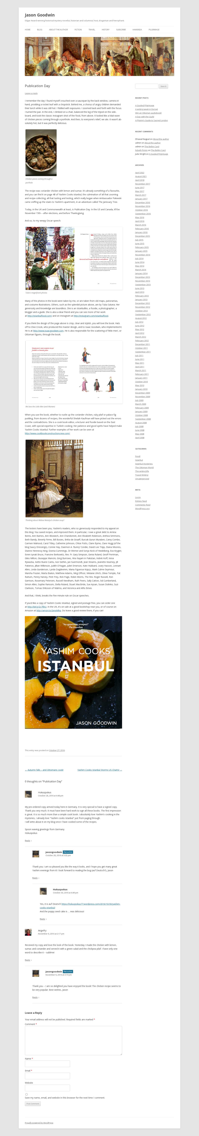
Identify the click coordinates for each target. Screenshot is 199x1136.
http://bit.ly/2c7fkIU (37, 606)
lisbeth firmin (141, 150)
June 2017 (139, 187)
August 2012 (141, 318)
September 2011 (143, 351)
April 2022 (139, 172)
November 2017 (142, 183)
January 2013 (141, 299)
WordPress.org (142, 508)
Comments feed (142, 504)
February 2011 (142, 374)
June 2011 (139, 359)
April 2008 (139, 437)
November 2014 (142, 254)
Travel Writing (141, 475)
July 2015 (139, 239)
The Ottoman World (144, 467)
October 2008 (141, 415)
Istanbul (139, 460)
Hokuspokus (44, 792)
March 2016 (140, 224)
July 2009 (139, 400)
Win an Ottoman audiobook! (148, 113)
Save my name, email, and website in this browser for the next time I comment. (65, 1097)
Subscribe (121, 29)
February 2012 (142, 340)
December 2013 (142, 277)
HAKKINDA (137, 29)
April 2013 (139, 292)
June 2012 (139, 325)
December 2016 (142, 202)
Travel (92, 29)
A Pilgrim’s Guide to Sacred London (151, 120)
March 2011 (140, 370)
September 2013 (143, 284)
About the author (58, 29)
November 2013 (142, 280)
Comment (31, 1024)
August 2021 (141, 176)
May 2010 (139, 385)
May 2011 (139, 363)
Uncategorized (142, 478)
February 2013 (142, 295)
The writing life (142, 471)
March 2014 (140, 269)
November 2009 (142, 396)
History (105, 29)
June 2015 (139, 243)
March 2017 (140, 195)
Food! (137, 456)
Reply (27, 840)
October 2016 (141, 210)
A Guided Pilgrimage (144, 105)
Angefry (42, 930)
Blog (39, 29)
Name (29, 1058)
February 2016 (142, 228)
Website (29, 1082)
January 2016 (141, 232)
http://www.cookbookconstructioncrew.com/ (47, 433)
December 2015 (142, 236)
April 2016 (139, 221)
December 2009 (142, 392)
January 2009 (141, 411)
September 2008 (143, 419)
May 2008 (139, 433)
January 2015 (141, 251)
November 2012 (142, 307)
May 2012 (139, 329)
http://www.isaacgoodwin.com (48, 330)
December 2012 (142, 303)
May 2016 (139, 217)
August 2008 (141, 422)
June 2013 (139, 288)
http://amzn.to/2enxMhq (49, 610)
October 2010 (141, 381)
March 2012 (140, 336)
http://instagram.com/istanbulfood (91, 315)
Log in (138, 497)
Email (28, 1070)
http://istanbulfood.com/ (40, 315)
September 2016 (143, 213)
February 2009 (142, 407)
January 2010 (141, 389)
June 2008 (139, 430)
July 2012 (139, 322)
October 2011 (141, 348)
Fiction (78, 29)
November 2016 (142, 206)
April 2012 (139, 333)
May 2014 (139, 266)
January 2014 (141, 273)
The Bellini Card (152, 146)
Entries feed (141, 501)
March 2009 (140, 404)
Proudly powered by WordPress (39, 1123)
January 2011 (141, 377)
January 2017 (141, 198)
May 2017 (139, 191)
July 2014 (139, 258)
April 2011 (139, 366)
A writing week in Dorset (146, 109)
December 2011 (142, 344)
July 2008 (139, 426)
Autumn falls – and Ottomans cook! (44, 769)
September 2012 (143, 314)
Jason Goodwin (40, 15)
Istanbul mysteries (144, 463)
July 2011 (139, 355)
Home (27, 29)
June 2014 (139, 262)
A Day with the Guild (144, 116)
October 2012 (141, 310)
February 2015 (142, 247)
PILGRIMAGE (154, 29)
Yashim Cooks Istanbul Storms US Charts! (99, 769)
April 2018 (139, 180)
